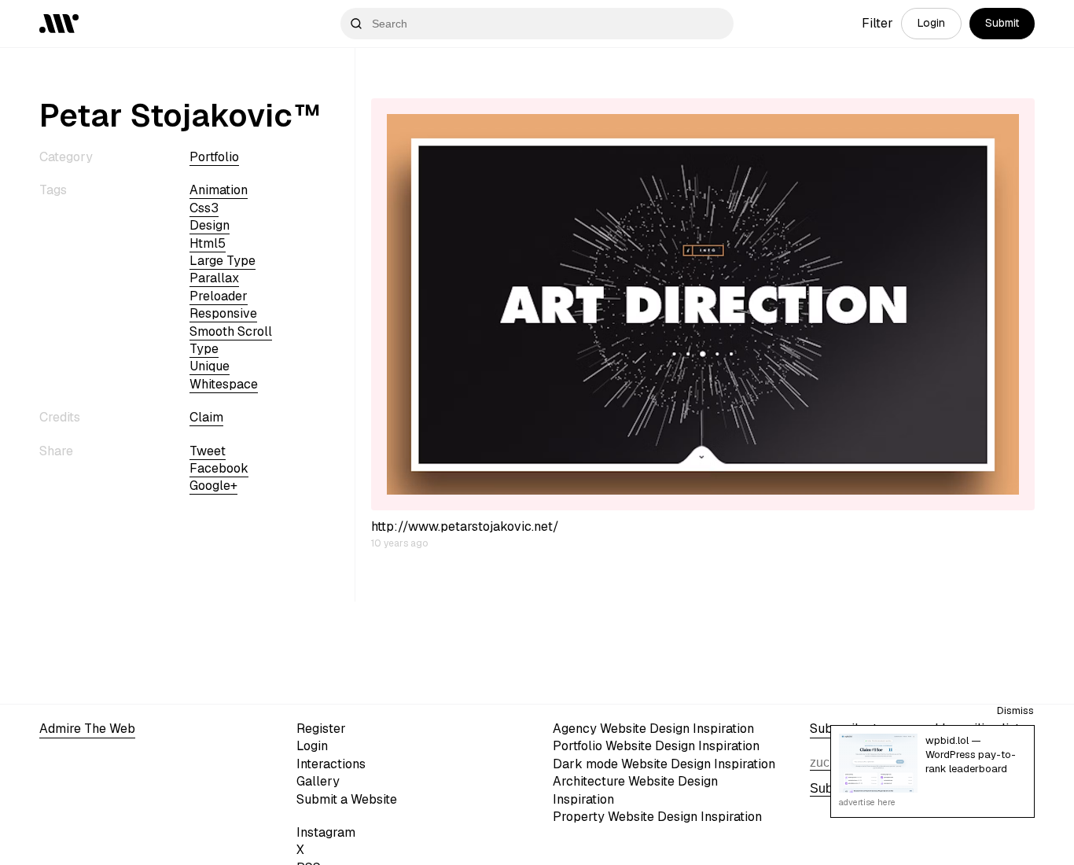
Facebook (218, 468)
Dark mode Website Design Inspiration (664, 764)
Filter (877, 23)
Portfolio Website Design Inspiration (656, 746)
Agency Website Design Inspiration (653, 728)
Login (931, 23)
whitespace (223, 384)
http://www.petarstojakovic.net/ (465, 526)
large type (222, 260)
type (204, 348)
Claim (206, 417)
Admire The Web (87, 728)
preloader (218, 296)
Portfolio (214, 157)
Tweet (207, 450)
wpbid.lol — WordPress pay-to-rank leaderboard (970, 754)
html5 (207, 243)
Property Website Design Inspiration (657, 816)
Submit (1002, 23)
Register (321, 728)
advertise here (867, 802)
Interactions (331, 764)
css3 (204, 208)
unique (209, 366)
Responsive (223, 313)
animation (218, 190)
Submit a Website (346, 799)
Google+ (213, 485)
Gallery (318, 781)
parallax (214, 278)
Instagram (325, 832)
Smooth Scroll (230, 331)
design (209, 225)
